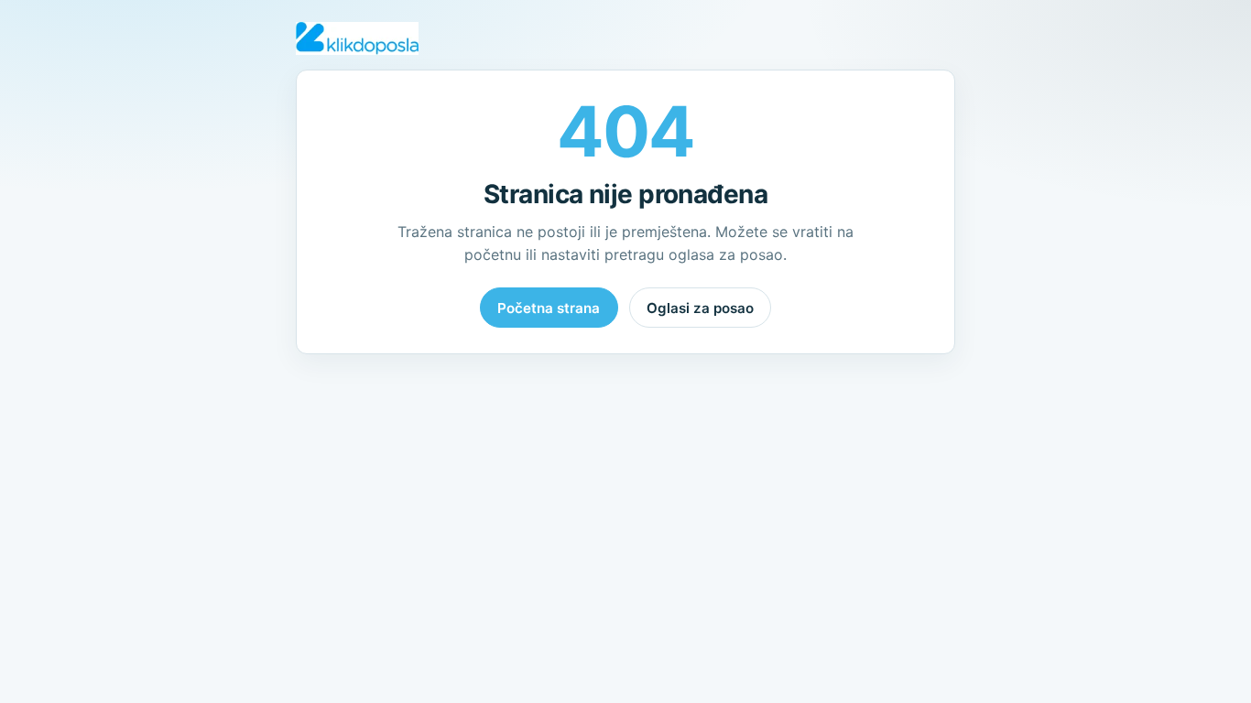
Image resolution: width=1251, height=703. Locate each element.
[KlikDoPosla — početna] (357, 38)
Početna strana (548, 308)
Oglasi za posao (700, 308)
